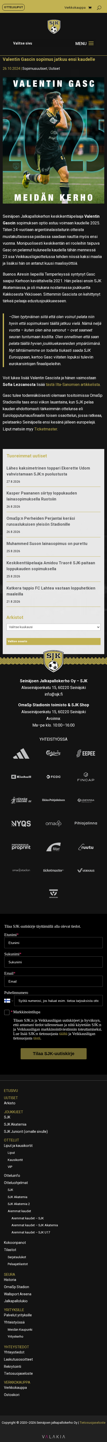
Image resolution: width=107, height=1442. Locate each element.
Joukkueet (13, 1112)
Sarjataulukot (17, 1257)
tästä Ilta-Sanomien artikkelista (73, 384)
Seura (9, 1275)
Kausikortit (15, 1160)
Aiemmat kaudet (19, 1211)
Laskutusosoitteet (18, 1359)
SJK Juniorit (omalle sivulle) (26, 1132)
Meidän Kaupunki (20, 1329)
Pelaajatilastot (18, 1264)
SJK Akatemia (15, 1124)
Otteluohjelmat (16, 1183)
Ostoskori (11, 1395)
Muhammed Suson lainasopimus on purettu (46, 543)
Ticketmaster (45, 429)
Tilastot (10, 1250)
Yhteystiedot (16, 1347)
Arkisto (9, 1103)
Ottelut (11, 1140)
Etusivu (11, 1091)
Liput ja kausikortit (18, 1146)
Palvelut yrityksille (18, 1315)
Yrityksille (14, 1310)
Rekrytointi (12, 1367)
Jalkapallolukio (16, 1301)
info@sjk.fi (54, 694)
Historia (10, 1280)
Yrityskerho (15, 1336)
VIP (10, 1167)
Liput (11, 1153)
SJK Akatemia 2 (19, 1204)
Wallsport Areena (17, 1294)
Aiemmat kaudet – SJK (27, 1218)
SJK (7, 1117)
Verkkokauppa (75, 7)
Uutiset (54, 69)
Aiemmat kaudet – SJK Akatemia (34, 1225)
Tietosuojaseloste (18, 1373)
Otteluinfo (12, 1176)
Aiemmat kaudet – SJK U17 (30, 1232)
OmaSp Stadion (16, 1287)
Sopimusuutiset (34, 69)
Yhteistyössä (14, 1322)
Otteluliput (13, 7)
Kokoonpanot (15, 1243)
